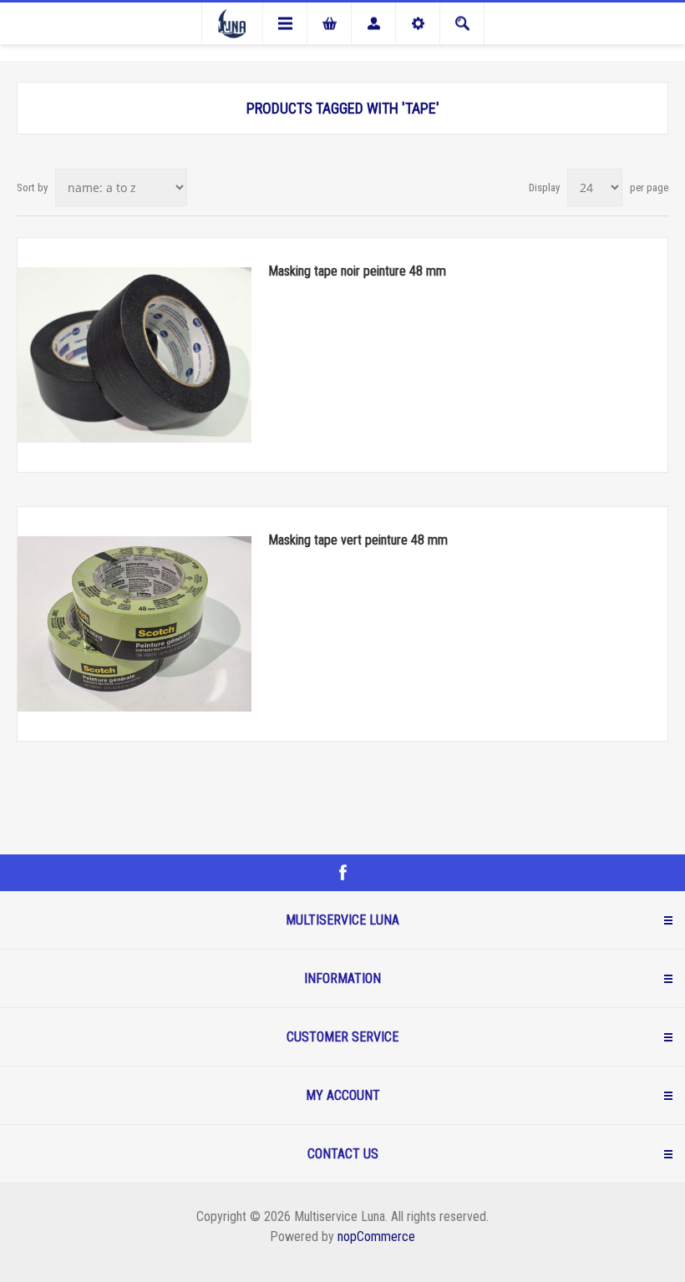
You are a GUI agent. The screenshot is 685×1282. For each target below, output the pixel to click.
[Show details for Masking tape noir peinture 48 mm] (134, 355)
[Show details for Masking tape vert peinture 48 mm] (134, 624)
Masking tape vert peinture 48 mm (358, 540)
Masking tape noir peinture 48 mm (357, 271)
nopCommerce (376, 1236)
